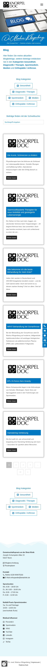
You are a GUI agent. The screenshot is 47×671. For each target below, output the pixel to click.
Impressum (35, 662)
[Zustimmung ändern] (4, 663)
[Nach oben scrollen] (41, 69)
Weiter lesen (12, 178)
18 (20, 472)
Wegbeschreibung (11, 563)
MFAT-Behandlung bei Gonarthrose (23, 326)
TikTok (8, 642)
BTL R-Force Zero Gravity (19, 381)
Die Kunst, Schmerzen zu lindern (22, 155)
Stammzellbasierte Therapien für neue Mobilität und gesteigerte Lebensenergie (22, 212)
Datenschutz (23, 665)
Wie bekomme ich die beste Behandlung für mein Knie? (20, 270)
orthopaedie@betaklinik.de (20, 578)
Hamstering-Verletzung (17, 433)
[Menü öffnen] (41, 4)
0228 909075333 (17, 575)
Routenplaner (10, 566)
